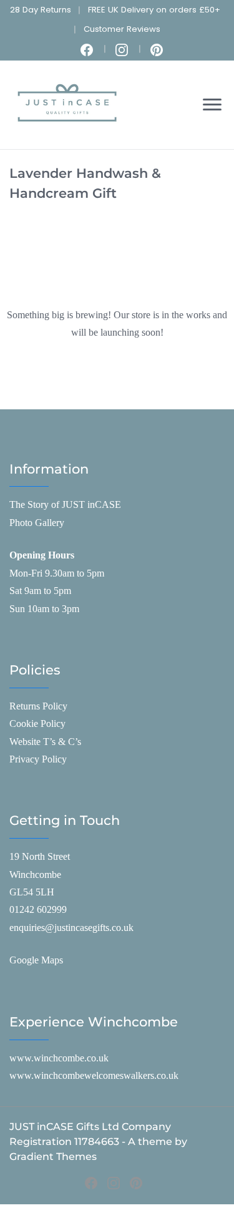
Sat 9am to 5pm (40, 590)
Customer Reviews (122, 29)
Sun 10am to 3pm (44, 608)
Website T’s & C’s (45, 741)
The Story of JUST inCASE (65, 504)
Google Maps (36, 960)
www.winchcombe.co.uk (59, 1058)
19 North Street (39, 856)
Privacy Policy (38, 759)
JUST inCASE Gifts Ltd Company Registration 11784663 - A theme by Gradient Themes (98, 1141)
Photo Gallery (36, 522)
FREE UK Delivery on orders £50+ (154, 10)
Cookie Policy (37, 723)
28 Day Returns (40, 10)
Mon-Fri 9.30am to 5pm (56, 573)
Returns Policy (38, 706)
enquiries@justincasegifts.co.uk (71, 927)
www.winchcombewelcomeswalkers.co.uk (93, 1075)
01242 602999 (38, 909)
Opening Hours (41, 555)
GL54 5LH (31, 892)
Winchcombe (35, 874)
